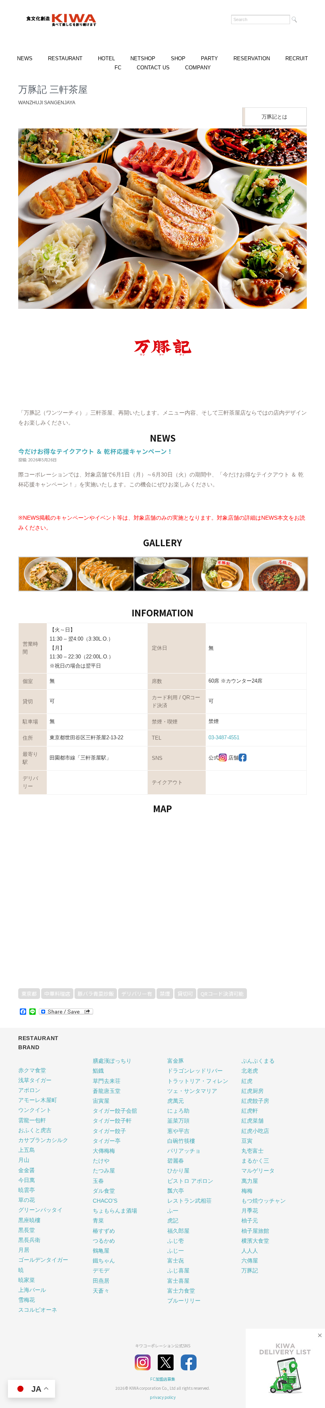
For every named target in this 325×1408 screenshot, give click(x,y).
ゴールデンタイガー (43, 1260)
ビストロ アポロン (190, 1181)
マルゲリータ (258, 1170)
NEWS (24, 58)
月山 (23, 1160)
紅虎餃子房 (255, 1101)
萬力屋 (249, 1181)
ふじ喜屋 (178, 1270)
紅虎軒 (249, 1111)
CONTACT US (153, 68)
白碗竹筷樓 (181, 1141)
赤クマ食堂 (32, 1070)
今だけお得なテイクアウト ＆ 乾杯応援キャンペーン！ (95, 451)
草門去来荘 (106, 1081)
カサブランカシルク (43, 1140)
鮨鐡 (98, 1070)
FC (118, 68)
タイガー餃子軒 (112, 1120)
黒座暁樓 (29, 1220)
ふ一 (172, 1210)
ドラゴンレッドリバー (195, 1070)
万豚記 (249, 1270)
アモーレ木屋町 (37, 1100)
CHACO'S (105, 1201)
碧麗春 (175, 1160)
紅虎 (246, 1081)
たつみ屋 (104, 1170)
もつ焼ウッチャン (263, 1201)
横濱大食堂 (255, 1241)
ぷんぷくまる (258, 1061)
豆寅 (246, 1141)
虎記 (172, 1220)
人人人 (249, 1250)
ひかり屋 (178, 1170)
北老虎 (249, 1070)
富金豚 (175, 1061)
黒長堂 (26, 1230)
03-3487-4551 (223, 737)
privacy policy (163, 1397)
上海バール (32, 1290)
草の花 (26, 1200)
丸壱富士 (252, 1151)
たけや (101, 1160)
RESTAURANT (65, 58)
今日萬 (26, 1180)
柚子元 (249, 1220)
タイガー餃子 (109, 1131)
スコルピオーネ (37, 1310)
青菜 (98, 1220)
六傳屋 (249, 1260)
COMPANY (198, 68)
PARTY (209, 58)
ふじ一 (175, 1250)
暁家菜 (26, 1280)
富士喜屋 (178, 1281)
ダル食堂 (104, 1191)
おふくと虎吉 (35, 1130)
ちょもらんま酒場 (115, 1210)
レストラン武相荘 (189, 1201)
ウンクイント (35, 1110)
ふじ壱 (175, 1241)
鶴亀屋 (101, 1250)
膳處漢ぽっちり (112, 1061)
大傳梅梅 (104, 1151)
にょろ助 (178, 1111)
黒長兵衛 (29, 1240)
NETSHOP (142, 58)
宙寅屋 (101, 1101)
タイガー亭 (106, 1141)
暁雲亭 (26, 1190)
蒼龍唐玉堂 (106, 1091)
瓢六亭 (175, 1191)
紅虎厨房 (252, 1091)
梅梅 (246, 1191)
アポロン (29, 1090)
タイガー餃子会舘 (115, 1111)
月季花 (249, 1210)
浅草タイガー (35, 1080)
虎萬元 (175, 1101)
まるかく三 (255, 1160)
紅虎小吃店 (255, 1131)
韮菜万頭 (178, 1120)
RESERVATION (251, 58)
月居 (23, 1250)
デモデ (101, 1270)
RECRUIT (296, 58)
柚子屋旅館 (255, 1231)
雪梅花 (26, 1300)
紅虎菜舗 (252, 1120)
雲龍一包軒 (32, 1120)
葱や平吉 (178, 1131)
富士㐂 (175, 1260)
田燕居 (101, 1281)
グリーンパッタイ (40, 1210)
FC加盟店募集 (162, 1379)
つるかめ (104, 1241)
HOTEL (106, 58)
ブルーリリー (184, 1300)
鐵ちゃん (104, 1260)
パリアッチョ (184, 1151)
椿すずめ (104, 1231)
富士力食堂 (181, 1290)
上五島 (26, 1150)
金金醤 (26, 1170)
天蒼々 (101, 1290)
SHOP (178, 58)
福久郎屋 (178, 1231)
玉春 (98, 1181)
